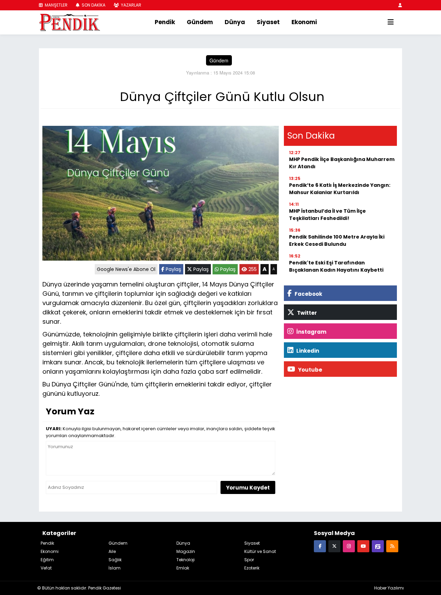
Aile (112, 551)
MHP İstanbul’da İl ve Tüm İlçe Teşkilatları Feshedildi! (327, 215)
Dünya (235, 22)
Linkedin (307, 350)
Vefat (46, 568)
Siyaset (268, 22)
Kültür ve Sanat (260, 551)
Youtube (309, 369)
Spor (249, 560)
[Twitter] (334, 546)
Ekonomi (304, 22)
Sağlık (115, 560)
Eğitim (47, 560)
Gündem (200, 22)
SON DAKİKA (93, 5)
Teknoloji (185, 560)
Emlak (182, 568)
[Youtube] (363, 546)
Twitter (306, 312)
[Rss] (392, 546)
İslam (115, 568)
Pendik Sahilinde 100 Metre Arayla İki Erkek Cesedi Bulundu (336, 240)
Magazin (185, 551)
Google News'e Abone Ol (126, 269)
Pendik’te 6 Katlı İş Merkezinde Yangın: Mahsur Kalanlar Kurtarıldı (339, 189)
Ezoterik (251, 568)
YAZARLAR (130, 5)
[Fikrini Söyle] (378, 546)
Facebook (308, 294)
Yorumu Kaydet (248, 487)
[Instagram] (349, 546)
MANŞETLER (56, 5)
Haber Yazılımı (389, 588)
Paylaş (172, 269)
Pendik (165, 22)
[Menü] (391, 22)
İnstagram (310, 331)
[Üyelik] (400, 5)
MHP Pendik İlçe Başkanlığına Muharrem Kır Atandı (341, 163)
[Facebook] (320, 546)
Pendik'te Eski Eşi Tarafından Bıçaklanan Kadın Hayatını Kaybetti (336, 266)
